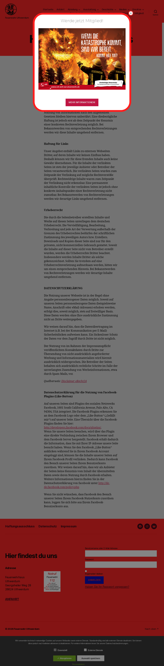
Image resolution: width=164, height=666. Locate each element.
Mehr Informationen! (82, 102)
